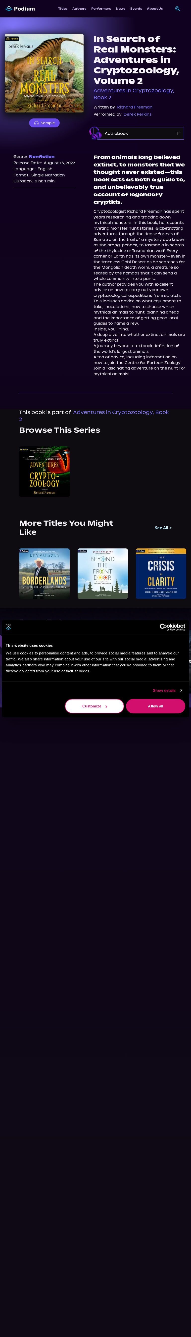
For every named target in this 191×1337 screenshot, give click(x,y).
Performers (101, 8)
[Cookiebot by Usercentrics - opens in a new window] (163, 627)
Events (136, 8)
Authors (79, 8)
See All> (163, 528)
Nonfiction (41, 156)
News (120, 8)
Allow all (155, 706)
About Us (155, 8)
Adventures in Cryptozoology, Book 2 (134, 94)
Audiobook (116, 133)
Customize (91, 706)
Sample (48, 123)
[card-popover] (44, 471)
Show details (164, 690)
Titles (62, 8)
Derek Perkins (138, 114)
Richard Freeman (134, 107)
